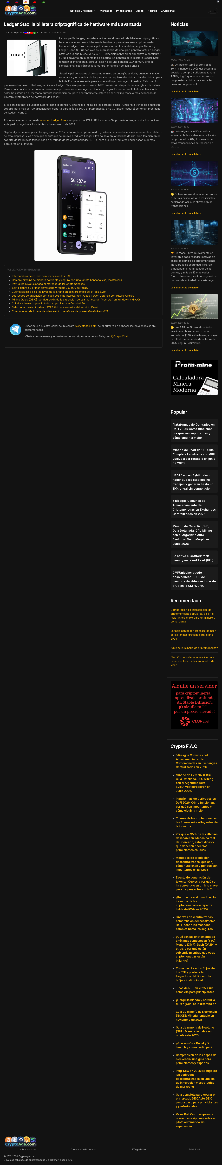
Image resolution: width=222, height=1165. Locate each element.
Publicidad (194, 1149)
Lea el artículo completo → (186, 91)
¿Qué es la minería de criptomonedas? (194, 648)
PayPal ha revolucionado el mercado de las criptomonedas (48, 284)
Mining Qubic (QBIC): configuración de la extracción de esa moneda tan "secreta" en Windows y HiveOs (76, 299)
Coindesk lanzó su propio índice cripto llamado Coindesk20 (48, 303)
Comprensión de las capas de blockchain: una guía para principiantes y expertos (196, 1059)
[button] (83, 10)
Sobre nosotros (27, 1149)
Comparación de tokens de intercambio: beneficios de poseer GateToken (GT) (60, 311)
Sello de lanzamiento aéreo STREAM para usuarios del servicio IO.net (55, 307)
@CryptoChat (119, 336)
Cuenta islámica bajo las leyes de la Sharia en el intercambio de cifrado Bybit (59, 291)
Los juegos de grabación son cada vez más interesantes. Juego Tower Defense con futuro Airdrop (73, 295)
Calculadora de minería (83, 1149)
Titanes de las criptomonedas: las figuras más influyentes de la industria (197, 822)
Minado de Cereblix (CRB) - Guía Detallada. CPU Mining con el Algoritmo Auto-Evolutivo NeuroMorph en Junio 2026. (194, 783)
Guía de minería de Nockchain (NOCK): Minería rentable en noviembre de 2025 (196, 1015)
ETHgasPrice (139, 1149)
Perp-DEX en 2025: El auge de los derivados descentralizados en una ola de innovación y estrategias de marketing (196, 1078)
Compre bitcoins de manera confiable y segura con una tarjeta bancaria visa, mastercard (67, 280)
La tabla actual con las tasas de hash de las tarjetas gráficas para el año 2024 (193, 634)
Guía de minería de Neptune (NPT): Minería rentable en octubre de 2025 (195, 1031)
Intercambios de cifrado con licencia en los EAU (41, 276)
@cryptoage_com (85, 326)
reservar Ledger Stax (53, 120)
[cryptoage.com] (20, 10)
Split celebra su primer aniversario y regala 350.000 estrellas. (50, 287)
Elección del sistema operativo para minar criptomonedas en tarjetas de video (192, 661)
